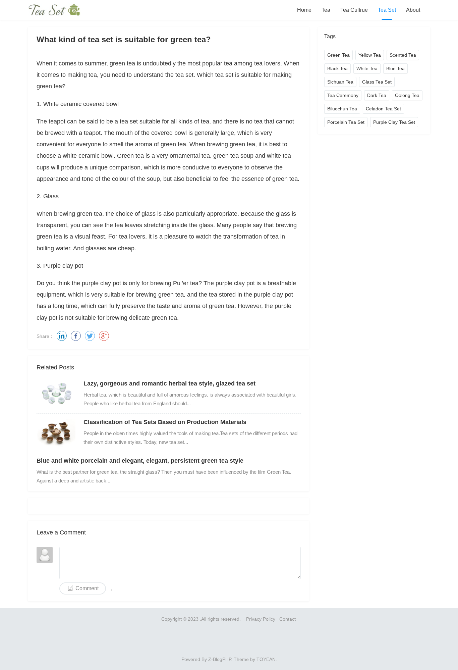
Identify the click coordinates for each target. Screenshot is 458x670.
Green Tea (338, 55)
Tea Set (387, 10)
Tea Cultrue (354, 10)
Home (304, 10)
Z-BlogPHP (219, 659)
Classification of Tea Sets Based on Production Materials (164, 422)
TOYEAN (266, 659)
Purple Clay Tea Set (394, 122)
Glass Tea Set (377, 82)
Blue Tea (395, 68)
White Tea (367, 68)
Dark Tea (376, 95)
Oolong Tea (407, 95)
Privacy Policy (260, 619)
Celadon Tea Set (383, 108)
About (413, 10)
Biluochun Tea (342, 108)
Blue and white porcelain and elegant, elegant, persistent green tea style (140, 460)
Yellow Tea (369, 55)
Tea (326, 10)
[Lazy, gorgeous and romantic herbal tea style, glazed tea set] (57, 394)
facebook (76, 336)
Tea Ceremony (342, 95)
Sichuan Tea (340, 82)
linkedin (62, 336)
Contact (288, 619)
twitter (90, 336)
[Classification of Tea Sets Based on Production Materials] (57, 433)
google (104, 336)
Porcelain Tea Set (345, 122)
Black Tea (337, 68)
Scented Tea (403, 55)
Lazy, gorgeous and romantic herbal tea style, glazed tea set (169, 383)
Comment (87, 588)
